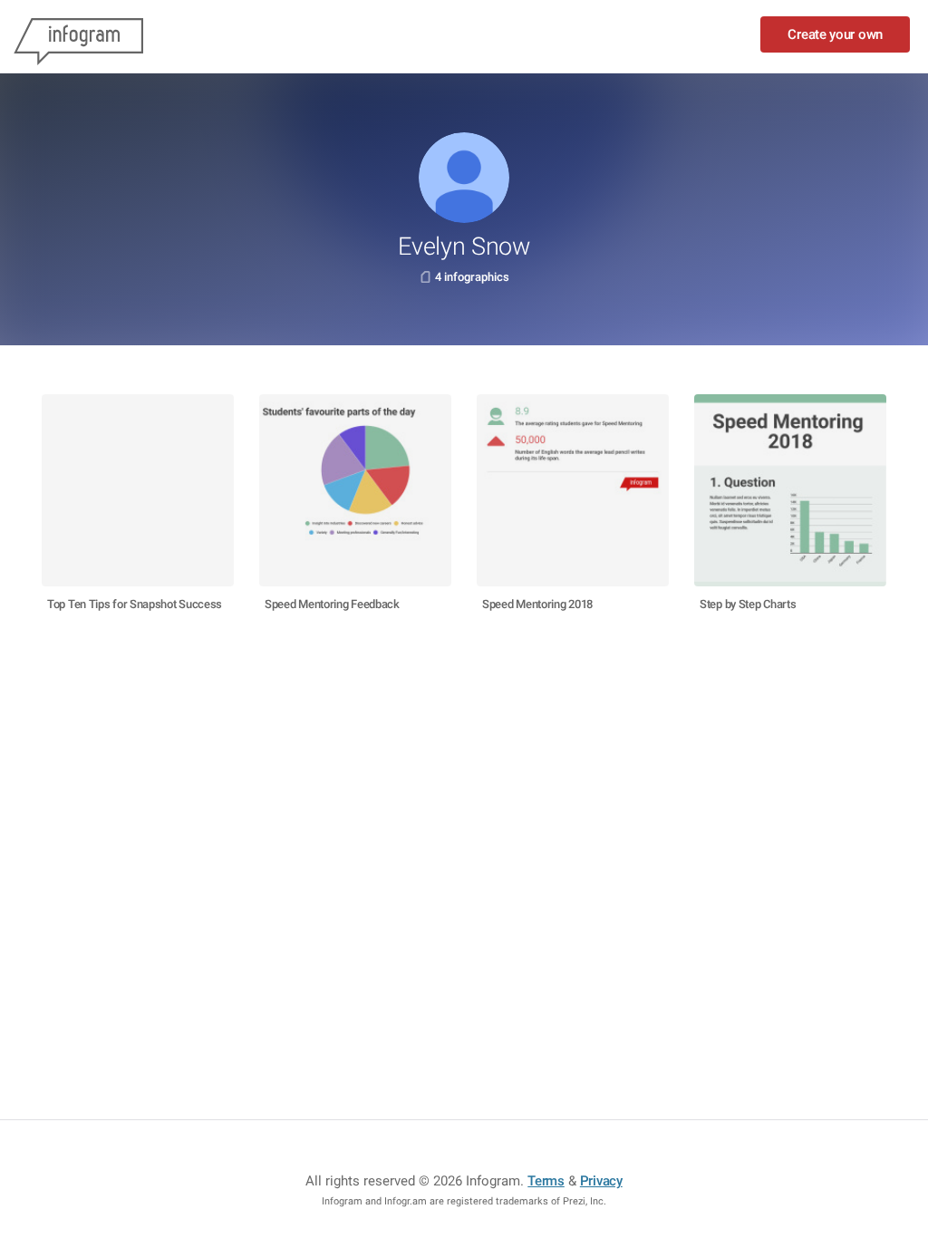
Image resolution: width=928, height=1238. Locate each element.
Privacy (601, 1181)
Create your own (835, 34)
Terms (546, 1181)
